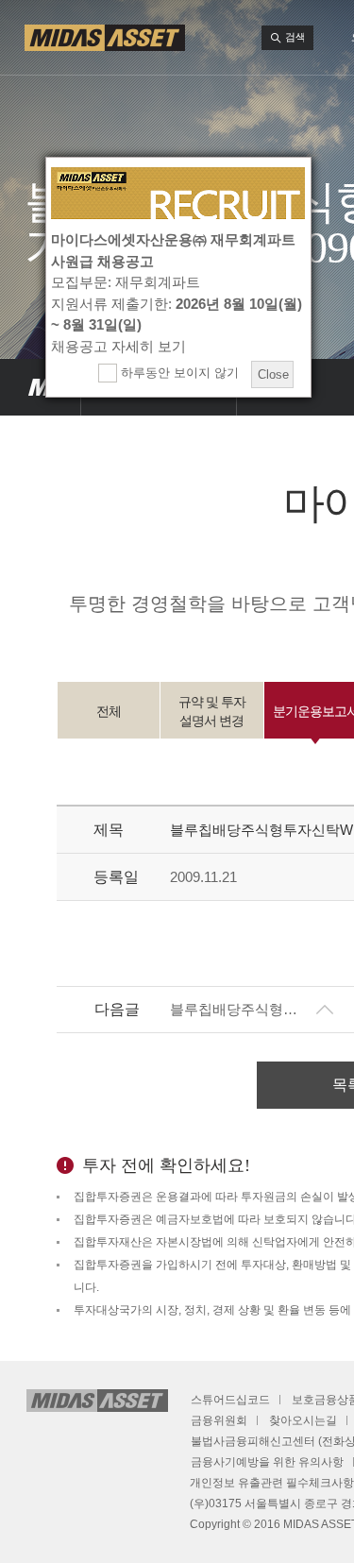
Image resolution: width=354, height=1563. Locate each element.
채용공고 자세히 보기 (118, 346)
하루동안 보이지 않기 (178, 372)
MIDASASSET (40, 387)
